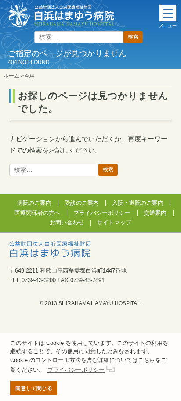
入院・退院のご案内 (137, 202)
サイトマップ (114, 222)
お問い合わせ (67, 222)
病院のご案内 (34, 202)
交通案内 (155, 212)
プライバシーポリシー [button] (76, 369)
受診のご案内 (82, 202)
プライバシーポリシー (101, 212)
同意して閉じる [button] (33, 388)
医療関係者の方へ (37, 212)
